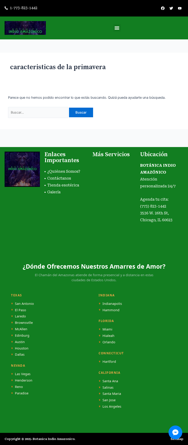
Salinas (107, 387)
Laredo (20, 316)
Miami (107, 329)
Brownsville (24, 322)
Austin (20, 342)
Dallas (20, 354)
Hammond (110, 310)
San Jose (109, 400)
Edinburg (22, 335)
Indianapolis (112, 303)
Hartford (109, 361)
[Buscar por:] (38, 112)
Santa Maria (111, 393)
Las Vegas (22, 374)
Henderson (23, 380)
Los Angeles (111, 406)
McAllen (21, 329)
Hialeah (108, 335)
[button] (117, 28)
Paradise (21, 393)
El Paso (20, 310)
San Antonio (24, 303)
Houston (21, 348)
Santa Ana (110, 381)
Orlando (108, 342)
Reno (19, 387)
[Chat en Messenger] (175, 432)
